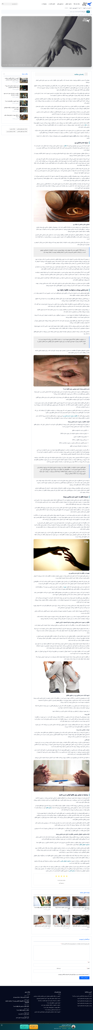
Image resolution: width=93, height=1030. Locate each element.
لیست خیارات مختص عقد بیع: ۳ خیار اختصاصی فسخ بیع (12, 86)
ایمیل (88, 968)
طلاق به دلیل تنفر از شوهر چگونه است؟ (42, 907)
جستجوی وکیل (60, 4)
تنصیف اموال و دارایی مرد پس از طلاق (43, 926)
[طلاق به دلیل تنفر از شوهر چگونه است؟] (42, 901)
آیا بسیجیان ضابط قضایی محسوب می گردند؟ (80, 996)
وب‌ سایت (58, 968)
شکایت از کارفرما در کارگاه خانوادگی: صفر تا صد (11, 108)
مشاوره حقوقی (68, 4)
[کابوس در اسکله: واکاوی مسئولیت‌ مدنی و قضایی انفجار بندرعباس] (24, 80)
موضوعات (45, 4)
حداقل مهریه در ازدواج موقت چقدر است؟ (11, 116)
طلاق (88, 11)
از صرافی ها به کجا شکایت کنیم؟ (83, 998)
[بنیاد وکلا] (87, 4)
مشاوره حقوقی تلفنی (66, 861)
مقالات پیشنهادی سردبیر (11, 131)
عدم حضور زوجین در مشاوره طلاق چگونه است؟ (81, 926)
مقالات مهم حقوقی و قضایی (22, 131)
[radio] (67, 876)
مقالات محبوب (12, 129)
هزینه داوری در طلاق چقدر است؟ (12, 101)
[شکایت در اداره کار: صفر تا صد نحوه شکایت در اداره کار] (24, 95)
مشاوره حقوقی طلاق (84, 845)
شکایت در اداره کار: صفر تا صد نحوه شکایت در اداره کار (11, 94)
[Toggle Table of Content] (85, 74)
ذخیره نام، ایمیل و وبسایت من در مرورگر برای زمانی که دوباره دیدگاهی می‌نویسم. (73, 974)
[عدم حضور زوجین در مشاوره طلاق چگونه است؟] (80, 920)
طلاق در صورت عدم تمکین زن (70, 416)
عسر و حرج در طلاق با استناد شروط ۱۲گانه (62, 908)
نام (88, 962)
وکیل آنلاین (72, 871)
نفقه (85, 125)
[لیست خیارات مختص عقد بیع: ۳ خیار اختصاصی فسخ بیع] (24, 88)
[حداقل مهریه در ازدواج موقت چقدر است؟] (24, 117)
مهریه (65, 587)
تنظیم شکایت (52, 4)
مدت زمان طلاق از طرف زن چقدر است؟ (62, 926)
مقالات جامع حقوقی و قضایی (22, 129)
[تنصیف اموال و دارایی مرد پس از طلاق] (42, 920)
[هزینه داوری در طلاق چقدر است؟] (24, 103)
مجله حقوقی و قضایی (87, 15)
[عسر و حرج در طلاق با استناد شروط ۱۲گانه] (61, 901)
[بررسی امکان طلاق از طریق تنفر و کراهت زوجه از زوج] (80, 901)
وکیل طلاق (48, 808)
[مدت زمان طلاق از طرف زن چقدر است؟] (61, 920)
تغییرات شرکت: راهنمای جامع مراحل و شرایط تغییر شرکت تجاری (47, 1012)
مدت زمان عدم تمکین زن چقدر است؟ (52, 1009)
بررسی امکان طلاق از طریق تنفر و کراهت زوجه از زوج (81, 908)
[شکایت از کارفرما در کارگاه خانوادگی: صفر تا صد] (24, 109)
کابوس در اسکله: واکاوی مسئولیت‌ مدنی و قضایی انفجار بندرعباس (12, 79)
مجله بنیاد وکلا (77, 4)
